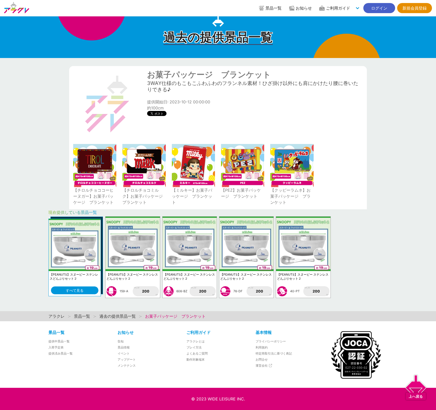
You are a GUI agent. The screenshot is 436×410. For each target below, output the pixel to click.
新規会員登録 (414, 8)
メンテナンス (127, 365)
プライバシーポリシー (271, 341)
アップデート (127, 359)
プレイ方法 (194, 347)
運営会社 (262, 365)
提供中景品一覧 (59, 341)
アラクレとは (195, 341)
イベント (124, 353)
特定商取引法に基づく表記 (274, 353)
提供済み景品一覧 (60, 353)
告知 (121, 341)
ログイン (379, 8)
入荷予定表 (56, 347)
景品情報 (124, 347)
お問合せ (262, 359)
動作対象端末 (195, 359)
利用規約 (262, 347)
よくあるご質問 (197, 353)
